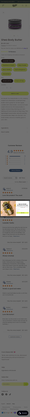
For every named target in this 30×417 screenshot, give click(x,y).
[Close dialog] (28, 201)
